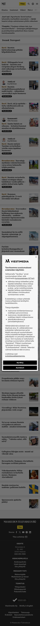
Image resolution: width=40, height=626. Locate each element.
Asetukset (20, 368)
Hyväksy (20, 363)
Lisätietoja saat (15, 355)
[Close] (36, 257)
